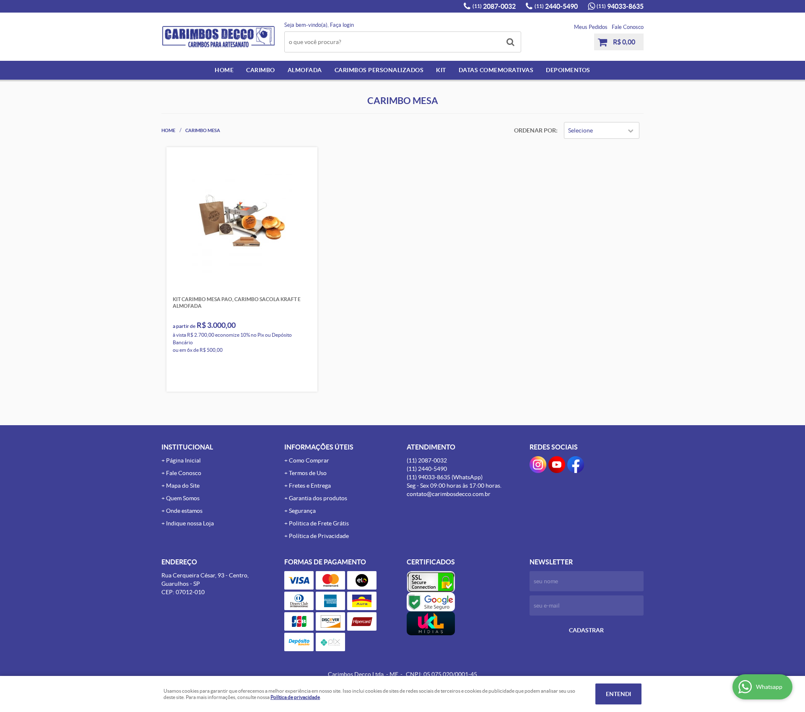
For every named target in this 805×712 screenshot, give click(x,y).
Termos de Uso (308, 473)
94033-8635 (620, 6)
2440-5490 (556, 6)
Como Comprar (309, 460)
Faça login (342, 25)
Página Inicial (183, 460)
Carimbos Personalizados (379, 70)
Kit (441, 70)
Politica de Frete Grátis (319, 523)
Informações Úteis (318, 447)
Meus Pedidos (591, 27)
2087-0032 (494, 6)
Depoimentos (568, 70)
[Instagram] (538, 464)
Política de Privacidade (319, 536)
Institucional (187, 447)
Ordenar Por (535, 130)
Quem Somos (183, 498)
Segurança (302, 510)
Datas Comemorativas (496, 70)
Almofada (305, 70)
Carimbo (260, 70)
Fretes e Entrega (310, 485)
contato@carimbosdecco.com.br (449, 494)
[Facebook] (575, 464)
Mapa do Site (183, 485)
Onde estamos (184, 510)
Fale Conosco (628, 27)
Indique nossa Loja (190, 523)
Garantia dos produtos (318, 498)
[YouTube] (556, 464)
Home (224, 70)
